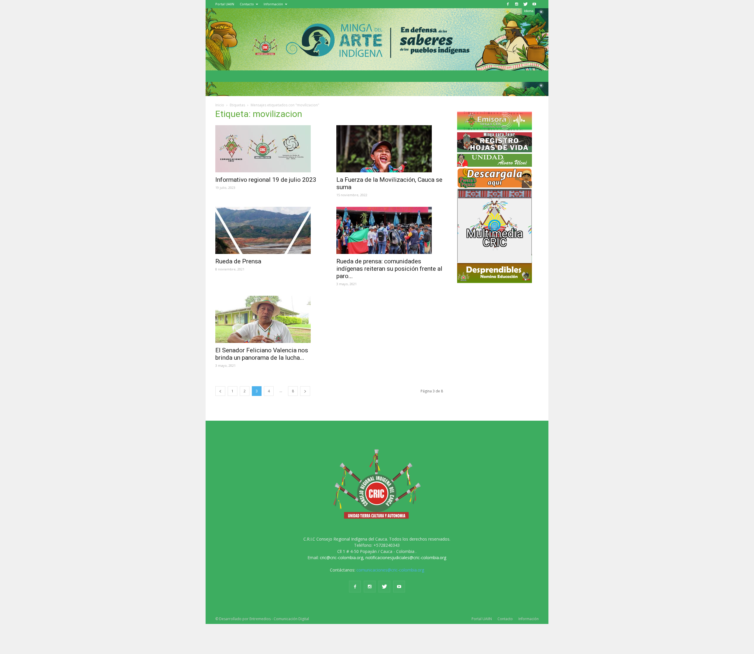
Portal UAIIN (224, 4)
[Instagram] (516, 4)
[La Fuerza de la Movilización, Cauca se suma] (389, 148)
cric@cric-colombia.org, (342, 557)
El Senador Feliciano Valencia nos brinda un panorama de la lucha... (261, 354)
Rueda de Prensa (238, 261)
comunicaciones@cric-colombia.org (390, 570)
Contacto (247, 4)
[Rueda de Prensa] (268, 230)
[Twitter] (525, 4)
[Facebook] (507, 4)
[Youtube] (534, 4)
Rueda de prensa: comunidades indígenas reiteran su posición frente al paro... (389, 269)
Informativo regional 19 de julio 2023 (265, 179)
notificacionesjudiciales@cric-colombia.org (406, 557)
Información (273, 4)
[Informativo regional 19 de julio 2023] (268, 148)
